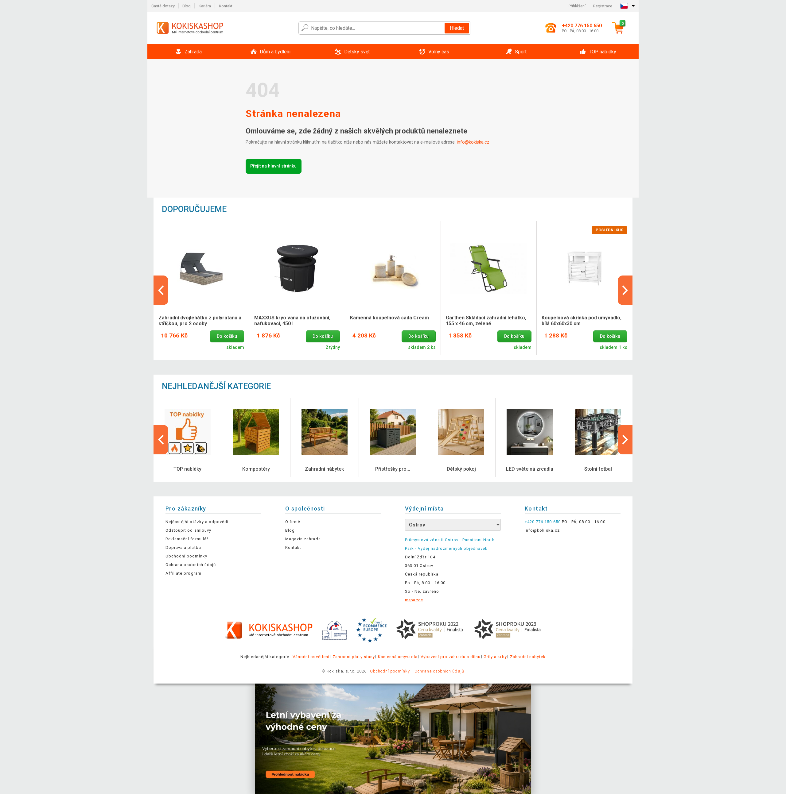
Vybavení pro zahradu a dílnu (451, 656)
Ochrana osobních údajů (190, 564)
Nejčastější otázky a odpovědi (196, 521)
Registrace (602, 6)
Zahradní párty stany (354, 656)
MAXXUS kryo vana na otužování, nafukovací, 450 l (292, 320)
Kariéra (205, 6)
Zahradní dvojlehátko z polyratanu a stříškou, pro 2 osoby (199, 320)
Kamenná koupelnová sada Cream (389, 318)
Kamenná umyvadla (398, 656)
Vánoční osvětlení (311, 656)
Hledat (457, 28)
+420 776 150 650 (543, 521)
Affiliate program (183, 573)
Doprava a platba (183, 547)
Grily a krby (495, 656)
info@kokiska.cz (473, 142)
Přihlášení (577, 6)
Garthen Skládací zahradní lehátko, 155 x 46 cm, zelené (486, 320)
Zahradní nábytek (528, 656)
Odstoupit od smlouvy (188, 530)
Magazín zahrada (303, 539)
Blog (186, 6)
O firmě (292, 521)
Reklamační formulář (186, 539)
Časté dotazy (163, 6)
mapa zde (414, 600)
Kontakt (225, 6)
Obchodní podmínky (186, 556)
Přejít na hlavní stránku (273, 166)
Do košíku (227, 336)
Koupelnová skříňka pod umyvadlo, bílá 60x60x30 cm (581, 320)
